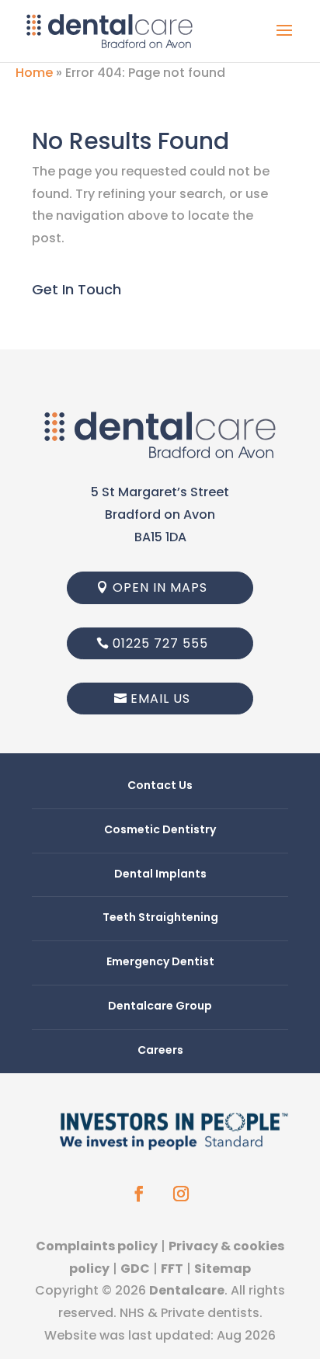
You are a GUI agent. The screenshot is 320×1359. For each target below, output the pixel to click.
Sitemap (222, 1268)
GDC (135, 1268)
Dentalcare (186, 1290)
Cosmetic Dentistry (160, 829)
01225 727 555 (160, 643)
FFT (172, 1268)
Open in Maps (160, 587)
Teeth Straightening (160, 917)
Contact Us (160, 785)
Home (34, 73)
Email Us (160, 698)
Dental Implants (160, 873)
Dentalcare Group (160, 1005)
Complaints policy (97, 1246)
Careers (160, 1050)
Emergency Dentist (160, 961)
